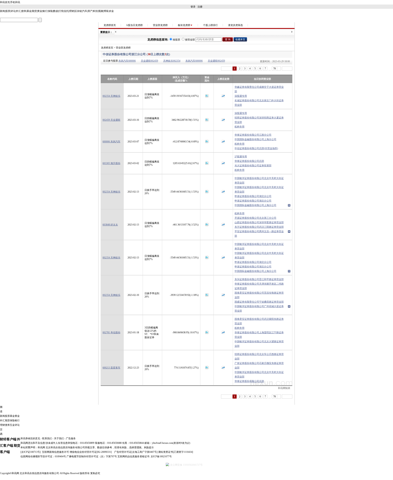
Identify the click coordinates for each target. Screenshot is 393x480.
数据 (55, 11)
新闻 (2, 11)
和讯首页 (5, 2)
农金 (111, 11)
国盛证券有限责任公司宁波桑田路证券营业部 (259, 301)
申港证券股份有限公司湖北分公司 (253, 196)
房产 (90, 11)
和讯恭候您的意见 (30, 438)
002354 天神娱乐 (111, 96)
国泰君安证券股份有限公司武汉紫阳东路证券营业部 (259, 321)
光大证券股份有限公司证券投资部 (253, 165)
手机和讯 (15, 2)
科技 (95, 11)
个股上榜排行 (210, 25)
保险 (50, 11)
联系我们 (47, 438)
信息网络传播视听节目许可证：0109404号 (43, 456)
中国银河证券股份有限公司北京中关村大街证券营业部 (259, 180)
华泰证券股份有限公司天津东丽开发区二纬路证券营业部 (259, 286)
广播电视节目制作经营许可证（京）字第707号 (92, 456)
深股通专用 (241, 96)
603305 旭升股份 (111, 163)
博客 (106, 11)
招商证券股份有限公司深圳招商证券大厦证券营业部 (259, 120)
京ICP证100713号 (30, 452)
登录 (193, 6)
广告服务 (71, 438)
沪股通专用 (241, 156)
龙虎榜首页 (110, 25)
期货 (34, 11)
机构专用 (239, 126)
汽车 (84, 11)
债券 (23, 11)
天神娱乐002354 (171, 60)
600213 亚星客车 (111, 367)
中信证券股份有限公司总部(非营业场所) (256, 148)
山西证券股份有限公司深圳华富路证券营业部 (259, 222)
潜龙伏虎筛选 (235, 25)
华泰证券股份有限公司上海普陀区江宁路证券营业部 (259, 334)
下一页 (287, 68)
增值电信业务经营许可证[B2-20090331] (91, 452)
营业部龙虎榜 (160, 25)
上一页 (226, 68)
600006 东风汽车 (111, 141)
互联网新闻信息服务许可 (55, 452)
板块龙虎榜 (184, 25)
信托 (66, 11)
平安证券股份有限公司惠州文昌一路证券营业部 (259, 233)
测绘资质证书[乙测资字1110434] (175, 452)
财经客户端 (8, 439)
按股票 (176, 39)
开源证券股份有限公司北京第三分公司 (255, 217)
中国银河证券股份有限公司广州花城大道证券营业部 (259, 308)
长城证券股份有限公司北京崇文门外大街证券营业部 (259, 102)
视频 (100, 11)
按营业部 (190, 39)
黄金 (39, 11)
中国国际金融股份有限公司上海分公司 (255, 139)
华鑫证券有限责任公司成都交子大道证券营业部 (259, 89)
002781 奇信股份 (111, 332)
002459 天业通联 (111, 119)
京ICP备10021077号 (161, 456)
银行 (45, 11)
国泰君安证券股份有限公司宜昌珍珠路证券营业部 (259, 295)
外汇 (18, 11)
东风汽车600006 (127, 60)
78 (274, 68)
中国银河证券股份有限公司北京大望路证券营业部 (259, 343)
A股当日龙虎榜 (134, 25)
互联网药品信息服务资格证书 (133, 456)
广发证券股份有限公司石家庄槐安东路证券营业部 (259, 365)
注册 (200, 6)
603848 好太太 (110, 224)
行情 (61, 11)
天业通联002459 (149, 60)
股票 (7, 11)
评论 (13, 11)
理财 (71, 11)
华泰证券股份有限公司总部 (249, 161)
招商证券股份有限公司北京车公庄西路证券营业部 (259, 356)
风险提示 (149, 447)
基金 (29, 11)
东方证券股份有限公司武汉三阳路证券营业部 (259, 226)
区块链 (78, 11)
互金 (12, 425)
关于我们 (59, 438)
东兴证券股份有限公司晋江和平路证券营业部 (259, 279)
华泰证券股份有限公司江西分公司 (253, 134)
